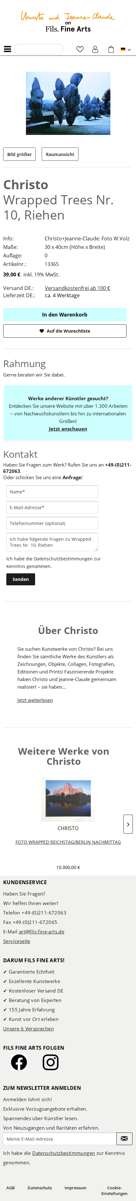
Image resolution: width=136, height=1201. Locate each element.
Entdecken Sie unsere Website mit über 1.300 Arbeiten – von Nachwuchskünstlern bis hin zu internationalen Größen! (68, 413)
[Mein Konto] (95, 49)
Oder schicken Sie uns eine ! (43, 477)
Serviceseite (16, 941)
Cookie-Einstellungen (114, 1190)
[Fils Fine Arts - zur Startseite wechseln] (68, 21)
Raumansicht (60, 154)
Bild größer (19, 154)
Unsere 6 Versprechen (28, 1028)
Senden (21, 579)
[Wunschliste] (80, 49)
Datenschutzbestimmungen (63, 559)
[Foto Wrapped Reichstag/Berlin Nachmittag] (68, 799)
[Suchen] (21, 48)
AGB (10, 1188)
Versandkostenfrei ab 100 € (77, 288)
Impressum (75, 1188)
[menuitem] (9, 49)
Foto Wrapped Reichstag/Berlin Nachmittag (68, 842)
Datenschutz (40, 1188)
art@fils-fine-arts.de (41, 931)
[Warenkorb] (111, 49)
